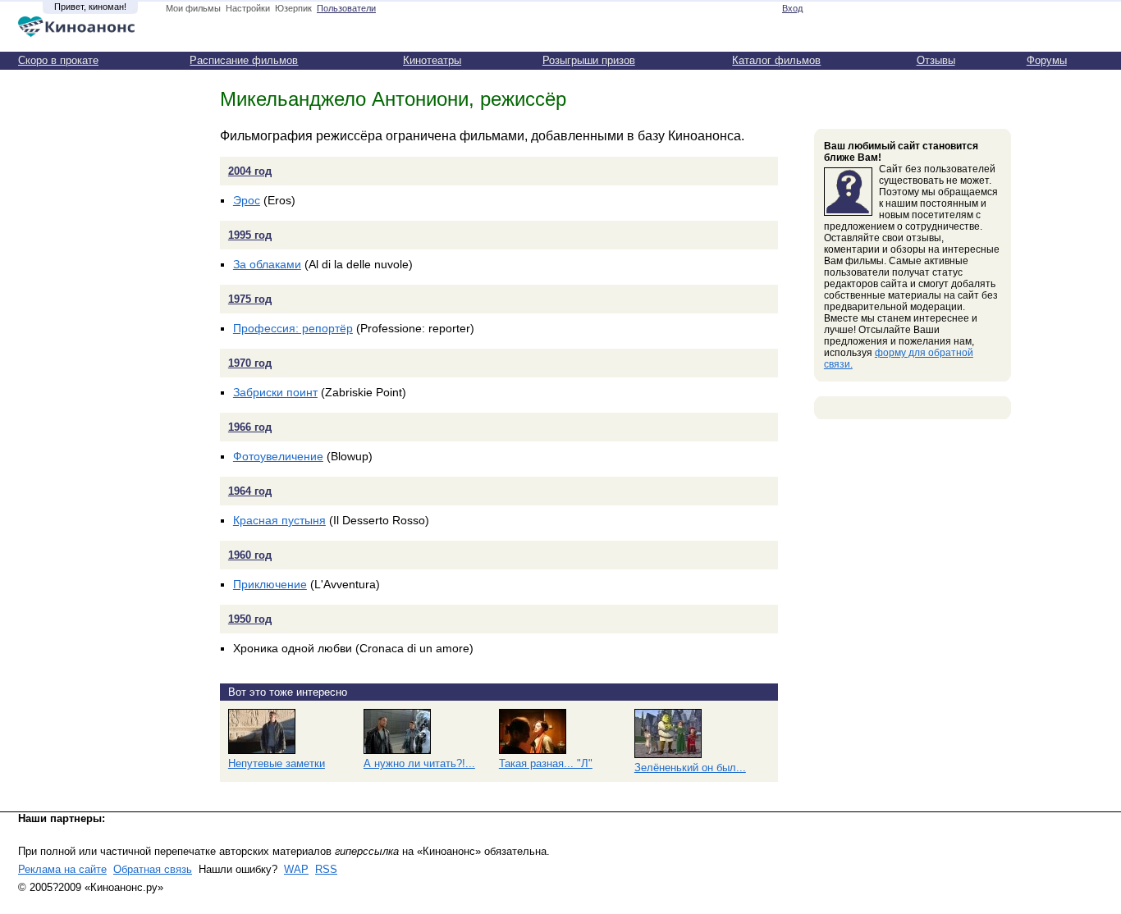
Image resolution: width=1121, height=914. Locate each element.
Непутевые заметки (276, 763)
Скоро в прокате (58, 60)
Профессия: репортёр (293, 328)
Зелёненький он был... (690, 767)
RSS (326, 869)
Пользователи (346, 8)
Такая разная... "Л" (546, 763)
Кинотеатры (432, 60)
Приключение (270, 584)
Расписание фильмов (244, 60)
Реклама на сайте (62, 869)
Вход (792, 8)
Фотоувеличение (278, 456)
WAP (296, 869)
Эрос (246, 200)
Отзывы (936, 60)
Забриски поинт (275, 392)
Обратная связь (152, 869)
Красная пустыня (279, 520)
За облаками (267, 264)
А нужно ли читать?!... (419, 763)
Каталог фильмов (776, 60)
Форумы (1047, 60)
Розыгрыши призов (588, 60)
